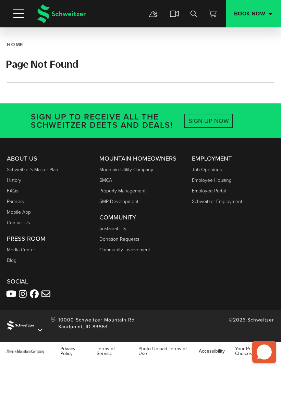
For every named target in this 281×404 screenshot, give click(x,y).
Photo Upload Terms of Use (162, 351)
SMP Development (118, 201)
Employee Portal (209, 190)
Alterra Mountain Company (25, 351)
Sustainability (112, 228)
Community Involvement (124, 249)
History (14, 180)
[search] (193, 13)
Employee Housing (212, 180)
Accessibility (212, 351)
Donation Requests (119, 239)
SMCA (105, 180)
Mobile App (19, 212)
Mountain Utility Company (126, 169)
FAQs (12, 190)
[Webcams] (174, 13)
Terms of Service (106, 351)
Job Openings (207, 169)
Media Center (21, 249)
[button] (264, 352)
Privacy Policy (67, 351)
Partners (15, 201)
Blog (11, 260)
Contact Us (18, 222)
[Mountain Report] (153, 13)
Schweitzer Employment (217, 201)
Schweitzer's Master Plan (32, 169)
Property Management (122, 190)
